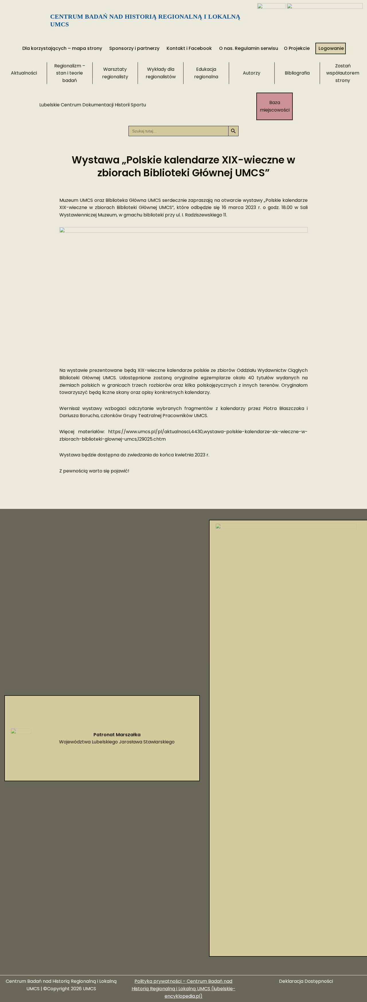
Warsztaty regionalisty (115, 73)
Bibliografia (297, 73)
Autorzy (251, 73)
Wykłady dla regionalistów (161, 73)
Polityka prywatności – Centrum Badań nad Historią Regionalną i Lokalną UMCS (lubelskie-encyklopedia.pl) (183, 988)
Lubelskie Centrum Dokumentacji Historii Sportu (92, 104)
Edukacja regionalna (206, 73)
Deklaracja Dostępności (306, 981)
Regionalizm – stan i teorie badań (69, 73)
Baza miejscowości (275, 106)
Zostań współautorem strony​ (342, 73)
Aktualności (24, 73)
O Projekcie (297, 48)
